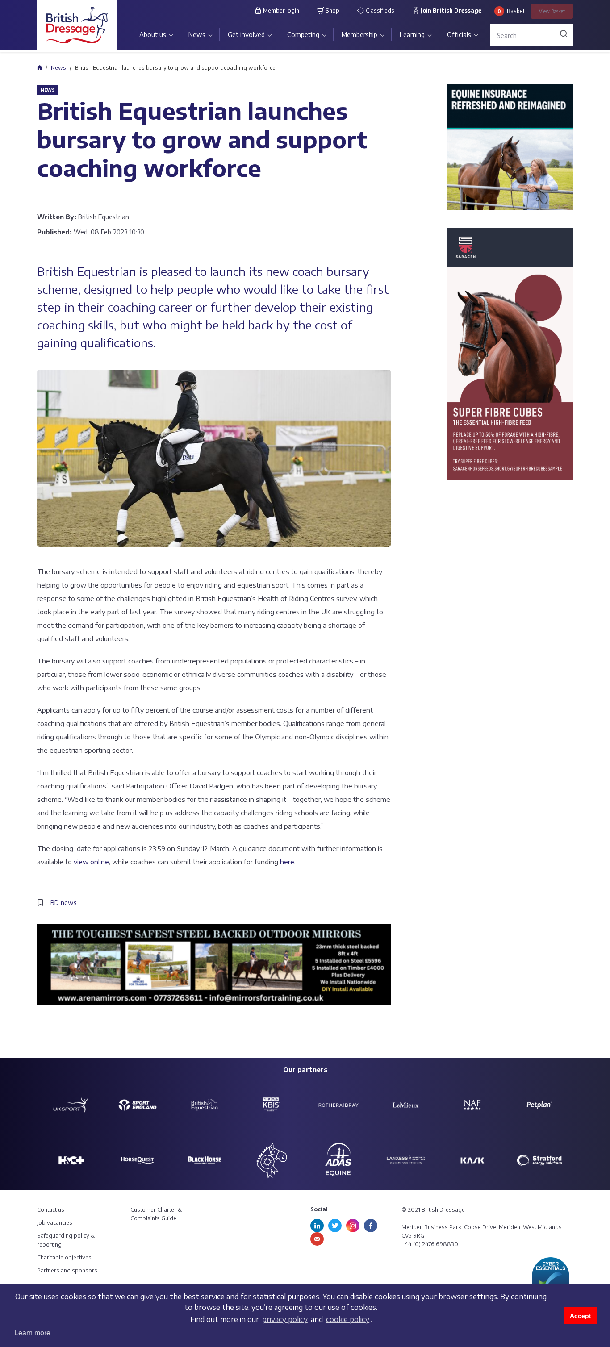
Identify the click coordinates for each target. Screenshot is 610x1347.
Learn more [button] (32, 1333)
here (287, 862)
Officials (459, 34)
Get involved (246, 34)
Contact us (50, 1209)
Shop (331, 10)
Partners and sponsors (67, 1270)
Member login (280, 10)
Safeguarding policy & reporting (66, 1239)
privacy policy (285, 1319)
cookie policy (347, 1319)
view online (91, 862)
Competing (303, 34)
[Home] (39, 67)
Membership (359, 34)
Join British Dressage (450, 10)
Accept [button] (580, 1315)
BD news (63, 902)
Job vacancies (54, 1222)
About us (152, 34)
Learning (412, 34)
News (196, 34)
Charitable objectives (64, 1257)
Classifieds (379, 10)
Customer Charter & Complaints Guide (156, 1214)
